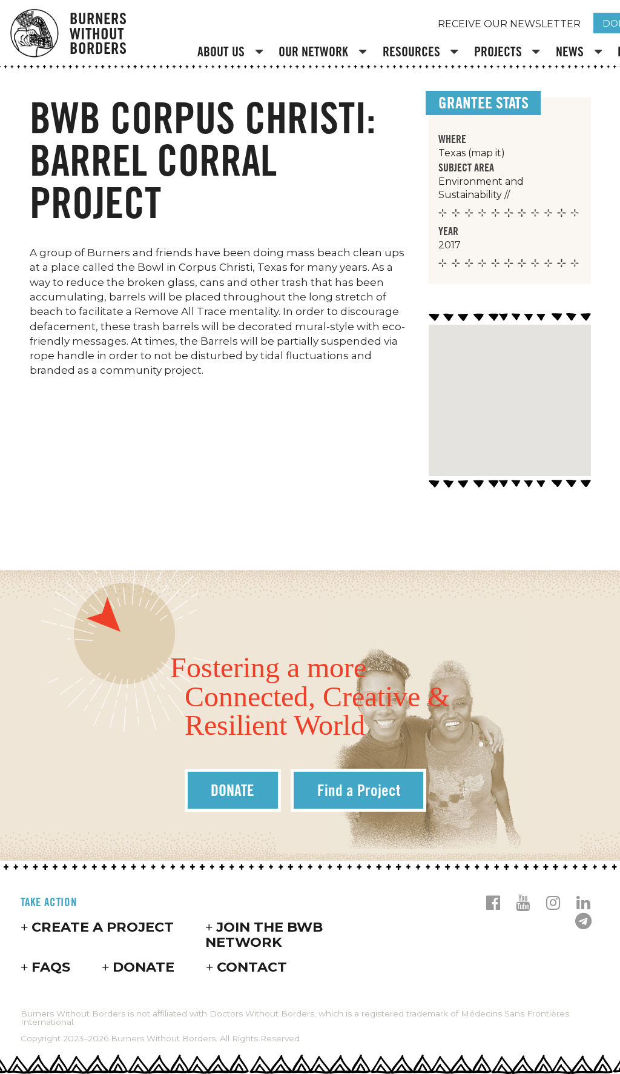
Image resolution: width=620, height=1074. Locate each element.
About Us (221, 51)
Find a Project (358, 790)
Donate (143, 966)
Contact (252, 966)
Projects (498, 51)
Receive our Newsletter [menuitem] (509, 24)
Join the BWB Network (264, 934)
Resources (411, 51)
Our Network (313, 51)
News (570, 51)
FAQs (50, 966)
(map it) (486, 153)
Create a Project (102, 926)
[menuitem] (231, 53)
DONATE (232, 790)
